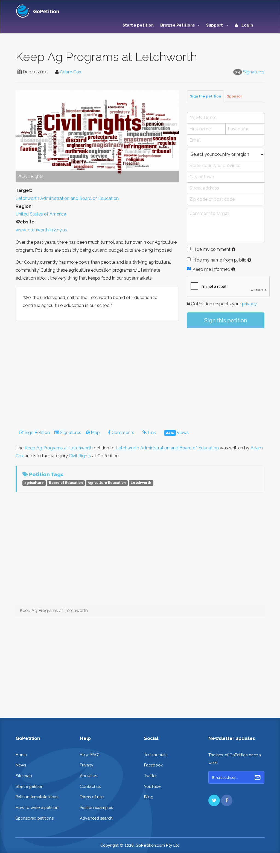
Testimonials (155, 754)
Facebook (153, 765)
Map (95, 432)
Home (21, 754)
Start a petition (138, 25)
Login (247, 25)
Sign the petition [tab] (205, 96)
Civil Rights (80, 455)
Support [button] (215, 25)
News (21, 765)
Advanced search (96, 818)
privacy (249, 303)
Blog (148, 796)
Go (258, 777)
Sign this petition (225, 320)
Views (177, 432)
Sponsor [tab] (234, 96)
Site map (24, 775)
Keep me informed (211, 269)
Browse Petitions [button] (177, 25)
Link (151, 432)
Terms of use (92, 796)
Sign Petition (37, 432)
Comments (122, 432)
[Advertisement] (225, 373)
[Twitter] (214, 800)
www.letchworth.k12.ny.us (41, 229)
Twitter (150, 775)
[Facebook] (226, 800)
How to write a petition (37, 807)
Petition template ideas (37, 796)
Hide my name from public (219, 260)
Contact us (90, 786)
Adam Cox (70, 71)
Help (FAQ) (90, 754)
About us (88, 775)
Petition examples (96, 807)
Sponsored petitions (35, 818)
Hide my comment (211, 249)
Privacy (86, 765)
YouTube (152, 786)
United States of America (41, 214)
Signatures (253, 71)
